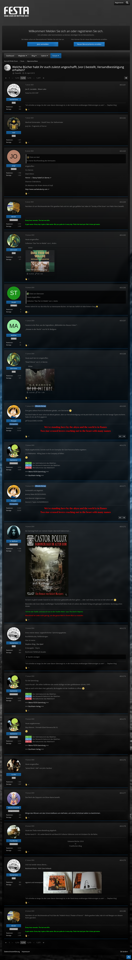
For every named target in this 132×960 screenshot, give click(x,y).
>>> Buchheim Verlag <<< (34, 475)
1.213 (17, 78)
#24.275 (123, 719)
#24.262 (123, 118)
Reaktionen (9, 107)
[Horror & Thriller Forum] (16, 12)
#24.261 (123, 85)
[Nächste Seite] (43, 77)
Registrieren (119, 3)
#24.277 (123, 793)
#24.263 (123, 151)
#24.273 (123, 628)
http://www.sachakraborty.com (36, 189)
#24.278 (123, 826)
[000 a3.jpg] (47, 565)
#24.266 (123, 287)
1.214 (23, 78)
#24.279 (123, 860)
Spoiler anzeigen (34, 657)
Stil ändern (124, 951)
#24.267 (123, 321)
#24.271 (123, 486)
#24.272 (123, 526)
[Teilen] (126, 77)
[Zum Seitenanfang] (128, 957)
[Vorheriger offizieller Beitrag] (120, 436)
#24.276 (123, 760)
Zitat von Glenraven (37, 294)
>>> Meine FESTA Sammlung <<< (37, 472)
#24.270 (123, 445)
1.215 (29, 78)
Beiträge (8, 109)
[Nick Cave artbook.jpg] (87, 882)
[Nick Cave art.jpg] (57, 882)
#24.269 (123, 406)
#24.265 (123, 235)
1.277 (38, 78)
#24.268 (123, 354)
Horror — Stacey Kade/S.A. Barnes (37, 178)
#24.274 (123, 676)
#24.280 (123, 911)
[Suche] (127, 2)
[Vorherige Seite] (6, 77)
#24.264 (123, 202)
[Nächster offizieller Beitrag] (124, 436)
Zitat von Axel (34, 157)
